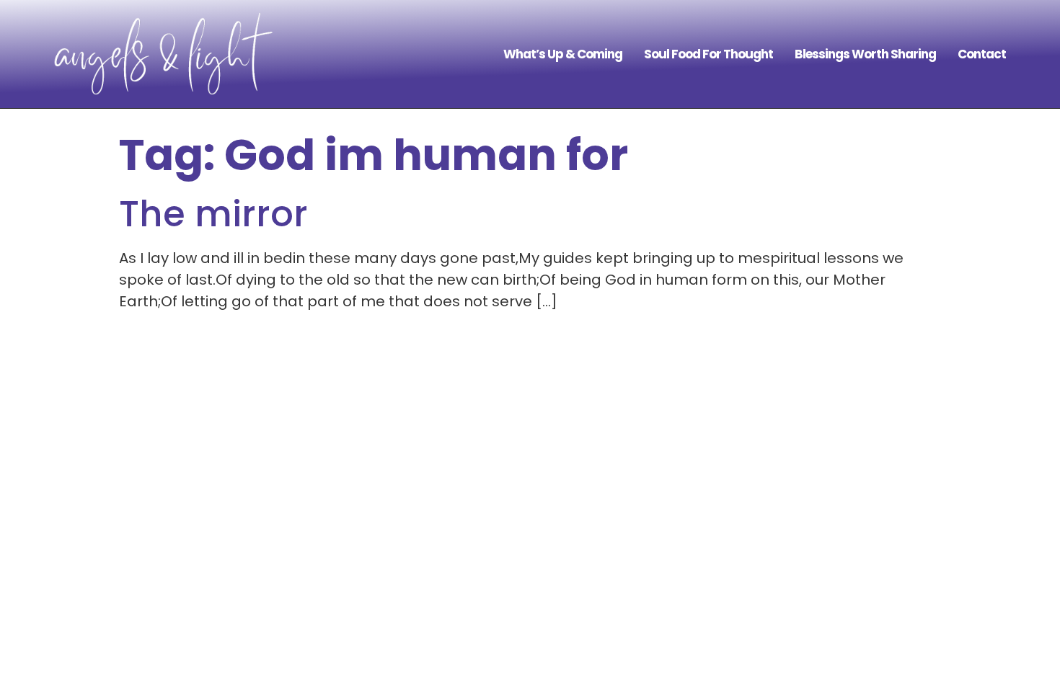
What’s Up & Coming (562, 54)
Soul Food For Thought (708, 54)
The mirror (213, 213)
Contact (982, 54)
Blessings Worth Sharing (865, 54)
